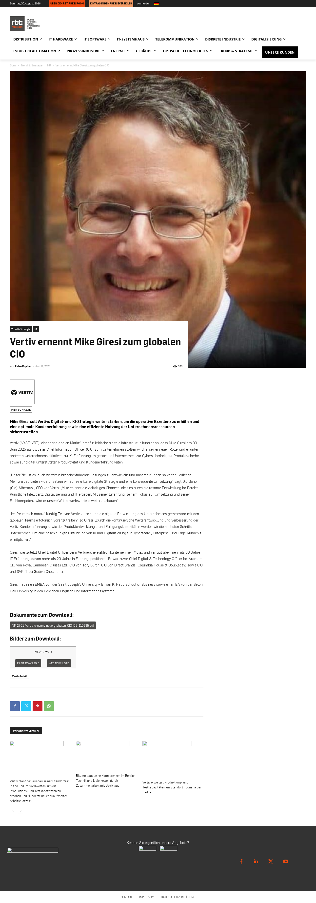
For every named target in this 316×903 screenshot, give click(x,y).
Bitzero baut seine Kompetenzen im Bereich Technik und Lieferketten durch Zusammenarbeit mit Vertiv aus (105, 780)
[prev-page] (13, 811)
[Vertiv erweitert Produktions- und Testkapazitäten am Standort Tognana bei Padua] (172, 759)
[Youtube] (285, 861)
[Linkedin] (256, 861)
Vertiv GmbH (19, 676)
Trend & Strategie (31, 65)
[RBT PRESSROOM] (54, 23)
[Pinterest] (37, 706)
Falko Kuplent (23, 366)
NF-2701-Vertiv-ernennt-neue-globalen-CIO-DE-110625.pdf (53, 625)
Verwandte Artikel (26, 731)
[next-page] (21, 811)
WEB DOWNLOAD (59, 663)
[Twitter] (26, 706)
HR (49, 65)
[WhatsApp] (49, 706)
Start (13, 65)
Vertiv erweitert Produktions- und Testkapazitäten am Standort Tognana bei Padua (171, 787)
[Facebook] (15, 706)
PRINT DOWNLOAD (28, 663)
